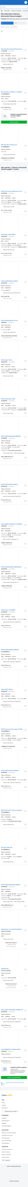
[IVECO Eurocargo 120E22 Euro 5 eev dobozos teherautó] (14, 181)
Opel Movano (5, 968)
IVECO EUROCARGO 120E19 (9, 484)
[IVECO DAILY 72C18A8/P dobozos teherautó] (14, 600)
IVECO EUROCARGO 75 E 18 (9, 320)
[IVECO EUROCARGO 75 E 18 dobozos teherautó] (14, 310)
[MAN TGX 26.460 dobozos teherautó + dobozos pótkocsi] (14, 800)
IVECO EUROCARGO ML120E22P (10, 884)
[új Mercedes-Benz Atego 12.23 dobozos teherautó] (14, 134)
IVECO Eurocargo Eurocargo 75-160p (11, 729)
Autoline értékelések (6, 1140)
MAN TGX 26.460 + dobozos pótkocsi (11, 810)
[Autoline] (2, 11)
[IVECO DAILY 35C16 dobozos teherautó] (14, 679)
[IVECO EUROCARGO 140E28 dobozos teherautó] (14, 271)
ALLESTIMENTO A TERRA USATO (11, 1049)
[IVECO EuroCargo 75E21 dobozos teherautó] (14, 388)
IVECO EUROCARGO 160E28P (9, 649)
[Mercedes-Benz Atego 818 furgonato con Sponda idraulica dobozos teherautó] (14, 39)
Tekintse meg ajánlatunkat (14, 1077)
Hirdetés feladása (14, 122)
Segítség (4, 1105)
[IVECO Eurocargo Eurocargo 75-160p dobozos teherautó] (14, 719)
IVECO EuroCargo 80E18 (8, 234)
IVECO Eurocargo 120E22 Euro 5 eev (11, 191)
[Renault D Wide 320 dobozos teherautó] (14, 837)
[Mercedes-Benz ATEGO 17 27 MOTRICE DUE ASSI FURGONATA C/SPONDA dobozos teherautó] (14, 81)
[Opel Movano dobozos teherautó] (14, 958)
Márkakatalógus (5, 1143)
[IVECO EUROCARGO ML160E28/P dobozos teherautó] (14, 426)
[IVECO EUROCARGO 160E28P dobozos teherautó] (14, 760)
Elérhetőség (4, 1107)
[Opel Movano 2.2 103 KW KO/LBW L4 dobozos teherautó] (14, 919)
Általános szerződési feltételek (9, 1132)
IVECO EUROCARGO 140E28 (9, 281)
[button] (26, 2)
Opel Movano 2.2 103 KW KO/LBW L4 (11, 929)
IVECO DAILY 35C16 (7, 689)
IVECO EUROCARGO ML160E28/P (10, 436)
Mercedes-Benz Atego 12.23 (9, 144)
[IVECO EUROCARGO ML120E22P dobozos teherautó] (14, 874)
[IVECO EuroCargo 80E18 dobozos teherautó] (14, 224)
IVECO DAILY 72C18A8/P (8, 610)
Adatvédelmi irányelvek (7, 1135)
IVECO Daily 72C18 (6, 360)
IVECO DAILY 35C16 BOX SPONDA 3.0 (12, 1009)
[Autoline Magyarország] (9, 2)
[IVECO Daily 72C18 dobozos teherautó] (14, 350)
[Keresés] (25, 6)
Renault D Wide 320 (6, 847)
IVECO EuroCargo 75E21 (8, 399)
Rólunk (3, 1102)
